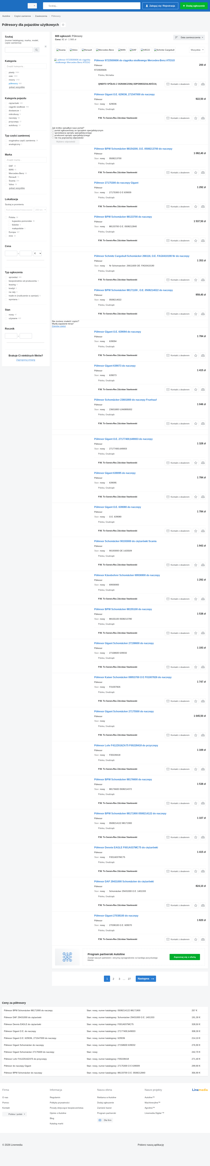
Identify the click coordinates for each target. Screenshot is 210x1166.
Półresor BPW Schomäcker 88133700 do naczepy (123, 216)
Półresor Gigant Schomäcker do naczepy (24, 1045)
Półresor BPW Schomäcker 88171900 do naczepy (28, 1010)
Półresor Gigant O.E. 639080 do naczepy (117, 507)
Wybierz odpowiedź (65, 141)
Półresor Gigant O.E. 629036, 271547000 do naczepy (124, 94)
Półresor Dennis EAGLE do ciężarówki (22, 1024)
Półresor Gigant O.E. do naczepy (20, 1031)
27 (129, 978)
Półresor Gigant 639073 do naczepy (115, 365)
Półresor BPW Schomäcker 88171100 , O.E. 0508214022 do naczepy (133, 290)
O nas (5, 1097)
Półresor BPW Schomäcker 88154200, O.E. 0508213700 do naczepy (133, 148)
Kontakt (6, 1108)
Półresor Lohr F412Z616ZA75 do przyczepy (25, 1059)
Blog (52, 1118)
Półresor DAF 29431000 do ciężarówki (22, 1017)
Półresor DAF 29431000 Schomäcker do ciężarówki (124, 881)
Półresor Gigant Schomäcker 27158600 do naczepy (124, 643)
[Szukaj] (46, 6)
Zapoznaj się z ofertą (185, 957)
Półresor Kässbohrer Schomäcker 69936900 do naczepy (127, 575)
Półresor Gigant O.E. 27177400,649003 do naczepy (123, 439)
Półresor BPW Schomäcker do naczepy (23, 1073)
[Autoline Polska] (13, 6)
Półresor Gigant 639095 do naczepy (115, 473)
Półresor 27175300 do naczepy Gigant (116, 182)
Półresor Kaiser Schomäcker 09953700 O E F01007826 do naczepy (133, 677)
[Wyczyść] (46, 46)
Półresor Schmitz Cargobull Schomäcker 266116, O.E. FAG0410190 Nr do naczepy (141, 256)
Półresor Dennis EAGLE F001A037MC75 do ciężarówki (126, 847)
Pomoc (5, 1102)
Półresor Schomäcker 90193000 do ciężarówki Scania (125, 541)
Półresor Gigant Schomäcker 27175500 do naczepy (124, 711)
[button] (195, 84)
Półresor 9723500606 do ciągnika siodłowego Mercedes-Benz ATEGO (134, 60)
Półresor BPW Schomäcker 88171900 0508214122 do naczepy (130, 813)
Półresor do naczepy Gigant (17, 1066)
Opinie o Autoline (58, 1113)
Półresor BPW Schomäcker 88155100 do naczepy (123, 609)
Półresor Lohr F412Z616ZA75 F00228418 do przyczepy (126, 745)
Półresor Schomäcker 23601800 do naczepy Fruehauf (125, 399)
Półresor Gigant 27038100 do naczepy (116, 915)
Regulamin (55, 1097)
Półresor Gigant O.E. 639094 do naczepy (117, 331)
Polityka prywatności (59, 1102)
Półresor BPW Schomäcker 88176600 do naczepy (123, 779)
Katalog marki (56, 1123)
